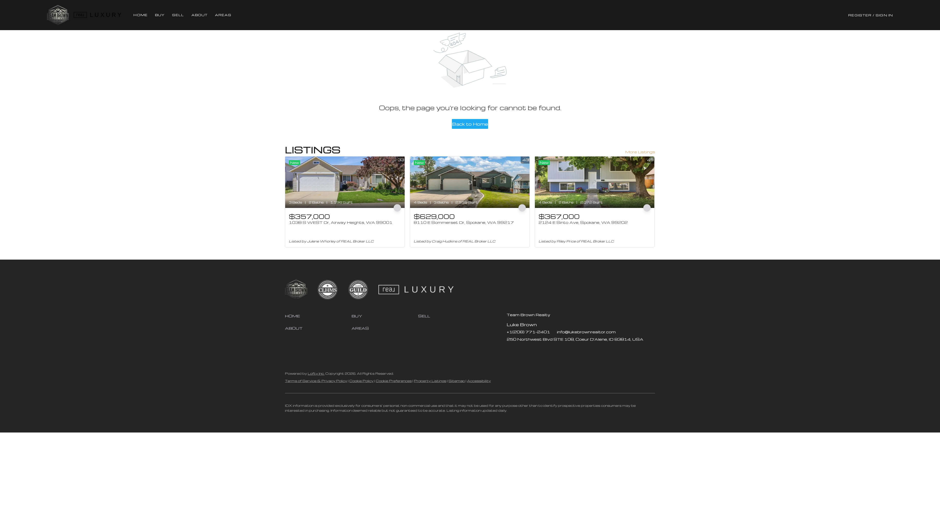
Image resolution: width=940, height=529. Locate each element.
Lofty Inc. (316, 373)
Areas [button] (223, 15)
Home (140, 15)
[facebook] (510, 350)
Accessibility (479, 381)
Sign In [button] (884, 15)
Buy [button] (160, 15)
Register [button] (859, 15)
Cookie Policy (361, 381)
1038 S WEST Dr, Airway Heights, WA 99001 (340, 222)
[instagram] (530, 350)
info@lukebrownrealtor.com (586, 331)
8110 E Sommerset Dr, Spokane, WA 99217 (464, 222)
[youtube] (539, 350)
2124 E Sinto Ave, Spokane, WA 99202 (583, 222)
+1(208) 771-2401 (528, 331)
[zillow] (520, 350)
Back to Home (470, 124)
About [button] (199, 15)
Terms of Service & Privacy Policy (316, 381)
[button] (58, 15)
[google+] (549, 350)
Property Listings (430, 381)
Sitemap (456, 381)
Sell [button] (178, 15)
